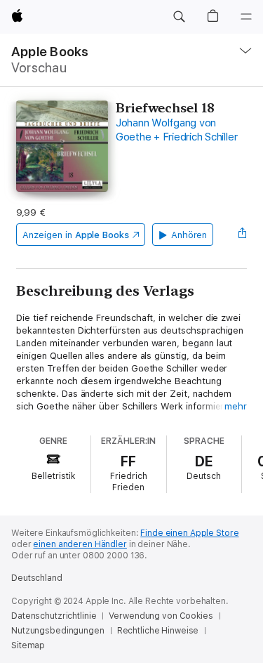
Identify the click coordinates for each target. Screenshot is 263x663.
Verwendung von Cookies (161, 616)
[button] (179, 17)
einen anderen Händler (79, 544)
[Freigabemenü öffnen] (242, 234)
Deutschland (36, 578)
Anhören (189, 235)
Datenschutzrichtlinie (53, 616)
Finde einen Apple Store (189, 533)
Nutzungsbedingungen (57, 631)
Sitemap (28, 645)
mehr (235, 406)
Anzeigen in (75, 235)
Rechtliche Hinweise (158, 631)
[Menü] (246, 17)
